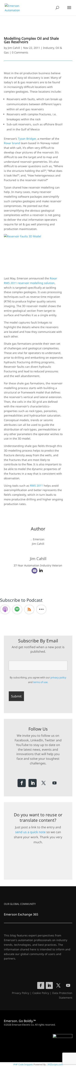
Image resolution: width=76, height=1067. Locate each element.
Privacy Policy (20, 993)
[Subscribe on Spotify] (17, 609)
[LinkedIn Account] (41, 571)
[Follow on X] (43, 783)
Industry (48, 48)
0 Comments (20, 52)
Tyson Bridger (27, 138)
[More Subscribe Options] (41, 609)
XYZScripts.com (55, 1064)
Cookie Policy (40, 993)
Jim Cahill (14, 48)
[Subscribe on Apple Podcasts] (5, 609)
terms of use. (40, 682)
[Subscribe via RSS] (29, 609)
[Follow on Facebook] (22, 783)
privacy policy (58, 677)
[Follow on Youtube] (54, 783)
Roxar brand (12, 143)
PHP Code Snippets (23, 1064)
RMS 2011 (36, 485)
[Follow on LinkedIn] (32, 783)
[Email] (34, 571)
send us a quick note (30, 832)
